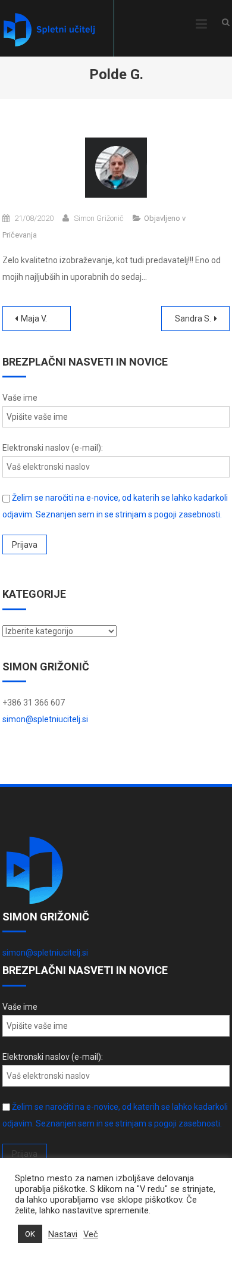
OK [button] (30, 1233)
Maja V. (34, 318)
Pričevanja (19, 234)
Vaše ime (19, 397)
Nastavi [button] (62, 1234)
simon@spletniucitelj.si (45, 719)
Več (90, 1234)
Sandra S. (193, 318)
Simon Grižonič (99, 218)
